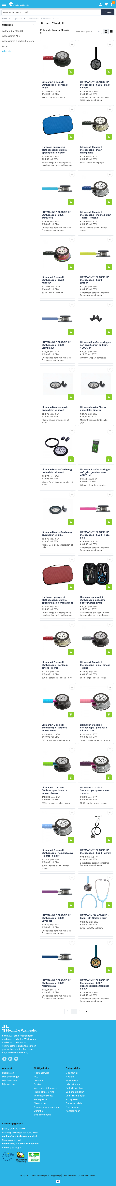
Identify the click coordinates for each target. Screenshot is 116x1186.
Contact (38, 1084)
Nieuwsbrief (40, 1103)
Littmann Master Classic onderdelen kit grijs (93, 408)
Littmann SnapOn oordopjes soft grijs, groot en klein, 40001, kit (95, 472)
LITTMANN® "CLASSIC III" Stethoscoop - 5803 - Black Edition (95, 85)
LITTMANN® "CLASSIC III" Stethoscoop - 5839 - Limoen (94, 280)
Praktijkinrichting (74, 1088)
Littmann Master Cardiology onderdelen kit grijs (57, 533)
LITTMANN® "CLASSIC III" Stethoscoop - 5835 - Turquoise (56, 215)
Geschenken (72, 1107)
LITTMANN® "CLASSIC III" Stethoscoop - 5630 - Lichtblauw (56, 345)
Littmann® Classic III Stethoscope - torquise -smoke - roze (55, 727)
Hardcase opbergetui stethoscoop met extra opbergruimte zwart (92, 600)
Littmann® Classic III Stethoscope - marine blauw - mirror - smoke (95, 215)
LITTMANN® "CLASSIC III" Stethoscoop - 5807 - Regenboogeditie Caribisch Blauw (94, 984)
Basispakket (72, 1099)
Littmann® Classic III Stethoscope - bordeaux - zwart (56, 85)
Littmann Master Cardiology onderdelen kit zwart (57, 471)
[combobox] (51, 12)
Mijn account (8, 1084)
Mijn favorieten (9, 1080)
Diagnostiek (17, 18)
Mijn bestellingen (10, 1076)
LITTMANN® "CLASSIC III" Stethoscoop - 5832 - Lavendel (56, 918)
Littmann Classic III (51, 18)
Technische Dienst (43, 1095)
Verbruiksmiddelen (75, 1095)
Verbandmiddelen (75, 1091)
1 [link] (73, 1011)
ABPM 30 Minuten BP (13, 30)
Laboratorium (73, 1084)
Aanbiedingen (73, 1110)
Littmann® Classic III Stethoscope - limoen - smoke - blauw (54, 790)
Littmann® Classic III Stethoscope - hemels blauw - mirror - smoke (57, 853)
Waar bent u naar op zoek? (15, 12)
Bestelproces (40, 1099)
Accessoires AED (11, 35)
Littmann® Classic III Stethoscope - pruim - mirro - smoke (95, 790)
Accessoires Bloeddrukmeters (18, 41)
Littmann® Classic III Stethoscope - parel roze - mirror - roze (94, 727)
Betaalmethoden (42, 1114)
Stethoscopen (32, 18)
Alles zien (7, 51)
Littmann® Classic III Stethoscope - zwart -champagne (92, 150)
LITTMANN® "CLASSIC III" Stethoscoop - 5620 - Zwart (95, 851)
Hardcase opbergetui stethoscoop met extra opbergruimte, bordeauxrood (57, 600)
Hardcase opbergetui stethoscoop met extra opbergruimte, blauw (54, 150)
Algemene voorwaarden (46, 1107)
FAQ (36, 1076)
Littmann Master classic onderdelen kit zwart (55, 408)
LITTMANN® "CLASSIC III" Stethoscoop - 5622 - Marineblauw (56, 983)
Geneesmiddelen (74, 1103)
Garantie (38, 1110)
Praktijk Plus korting (44, 1091)
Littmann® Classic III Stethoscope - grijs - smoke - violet (95, 665)
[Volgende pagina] (86, 1011)
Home (4, 18)
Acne (4, 46)
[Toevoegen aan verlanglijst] (72, 44)
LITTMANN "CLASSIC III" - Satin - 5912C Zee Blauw (94, 916)
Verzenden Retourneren (46, 1088)
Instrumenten (72, 1080)
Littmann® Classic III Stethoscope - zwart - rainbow (54, 280)
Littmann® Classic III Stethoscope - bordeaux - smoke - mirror (56, 665)
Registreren (8, 1072)
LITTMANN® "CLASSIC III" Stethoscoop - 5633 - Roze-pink (95, 535)
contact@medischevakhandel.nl (19, 1136)
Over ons (38, 1080)
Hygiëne (70, 1076)
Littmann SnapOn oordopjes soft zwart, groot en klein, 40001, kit (95, 345)
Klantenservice (41, 1072)
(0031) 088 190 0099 (13, 1128)
